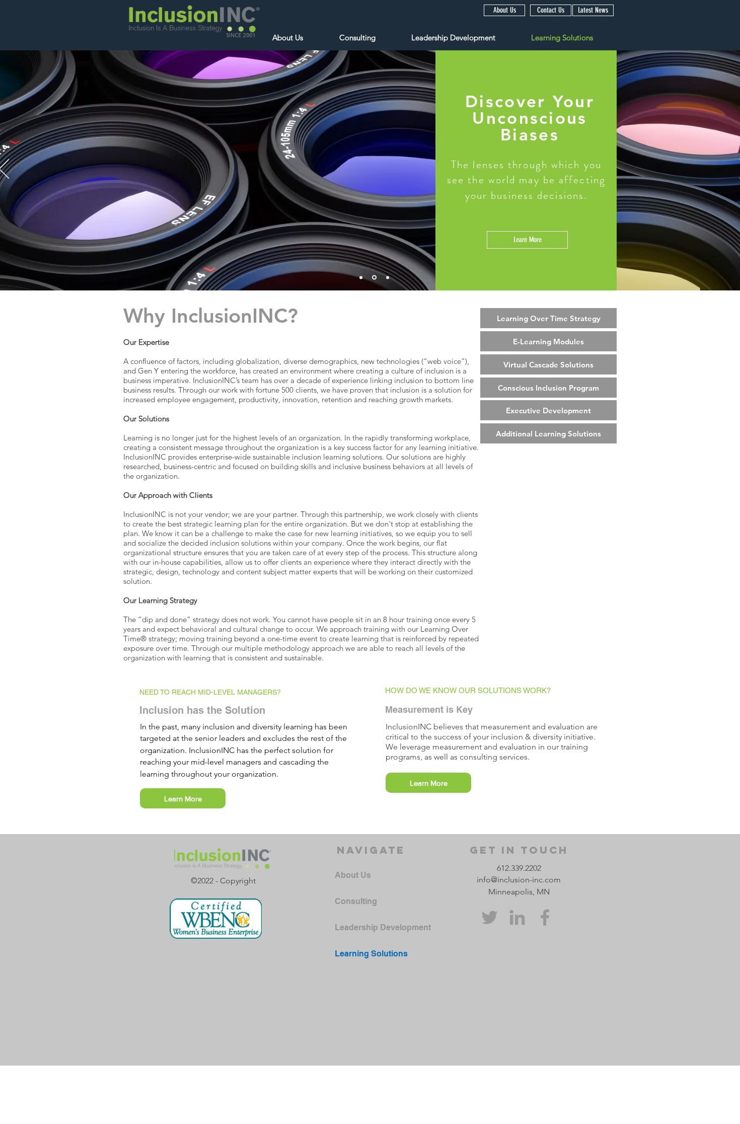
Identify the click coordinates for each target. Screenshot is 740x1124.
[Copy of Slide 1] (360, 277)
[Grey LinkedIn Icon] (517, 917)
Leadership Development (383, 927)
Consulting (356, 901)
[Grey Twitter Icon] (489, 917)
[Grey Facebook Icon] (545, 917)
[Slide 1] (374, 277)
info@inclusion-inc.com (519, 879)
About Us (353, 875)
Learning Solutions (371, 953)
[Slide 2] (387, 277)
